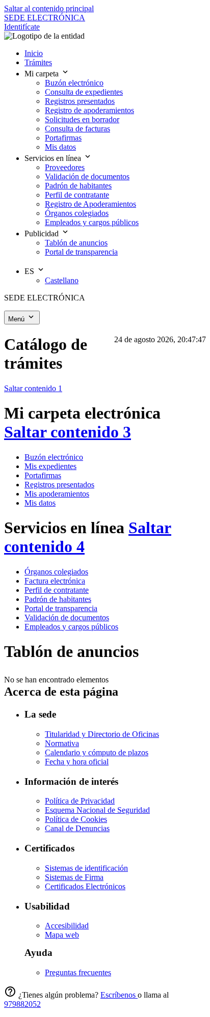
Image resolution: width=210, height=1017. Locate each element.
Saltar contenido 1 (33, 388)
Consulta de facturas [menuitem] (77, 128)
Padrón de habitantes (57, 599)
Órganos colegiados (56, 571)
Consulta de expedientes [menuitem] (84, 92)
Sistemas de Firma (74, 877)
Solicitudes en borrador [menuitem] (82, 119)
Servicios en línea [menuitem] (53, 158)
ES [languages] (30, 271)
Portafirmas (42, 475)
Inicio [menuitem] (33, 53)
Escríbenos (119, 995)
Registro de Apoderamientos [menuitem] (90, 204)
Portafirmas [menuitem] (63, 137)
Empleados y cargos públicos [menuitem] (92, 222)
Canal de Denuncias (77, 828)
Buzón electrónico (53, 457)
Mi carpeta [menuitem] (42, 73)
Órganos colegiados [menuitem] (77, 213)
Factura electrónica (54, 580)
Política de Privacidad (80, 800)
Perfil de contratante (56, 590)
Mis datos (40, 503)
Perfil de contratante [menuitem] (77, 194)
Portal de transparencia (60, 608)
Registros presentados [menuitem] (80, 101)
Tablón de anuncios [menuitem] (76, 242)
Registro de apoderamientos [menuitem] (89, 110)
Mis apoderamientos (56, 493)
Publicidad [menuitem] (42, 233)
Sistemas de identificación (86, 868)
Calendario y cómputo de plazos (96, 752)
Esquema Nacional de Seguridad (97, 810)
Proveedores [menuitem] (65, 167)
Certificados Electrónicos (85, 886)
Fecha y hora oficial (77, 761)
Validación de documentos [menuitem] (87, 176)
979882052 (22, 1004)
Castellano (61, 280)
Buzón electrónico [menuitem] (74, 82)
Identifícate (22, 26)
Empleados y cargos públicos (71, 626)
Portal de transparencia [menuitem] (81, 252)
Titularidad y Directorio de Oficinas (102, 734)
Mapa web (62, 934)
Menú (17, 319)
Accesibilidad (67, 925)
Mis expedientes (50, 466)
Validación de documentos (66, 617)
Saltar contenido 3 (67, 432)
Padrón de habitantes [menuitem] (78, 185)
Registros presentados (59, 484)
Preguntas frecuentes (78, 972)
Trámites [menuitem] (38, 62)
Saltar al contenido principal (49, 8)
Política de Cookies (76, 819)
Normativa (62, 743)
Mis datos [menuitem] (60, 147)
